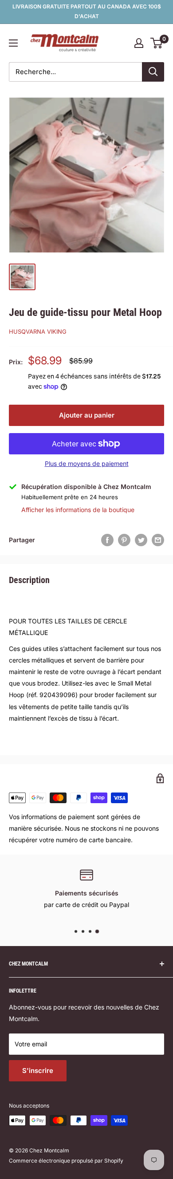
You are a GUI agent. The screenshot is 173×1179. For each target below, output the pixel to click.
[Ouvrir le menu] (13, 43)
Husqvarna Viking (38, 331)
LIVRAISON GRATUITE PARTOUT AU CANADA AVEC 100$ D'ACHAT (86, 11)
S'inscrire (37, 1070)
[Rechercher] (153, 72)
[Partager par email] (158, 540)
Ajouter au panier (86, 415)
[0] (156, 43)
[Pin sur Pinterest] (124, 540)
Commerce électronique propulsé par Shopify (66, 1160)
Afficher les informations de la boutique (77, 509)
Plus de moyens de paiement (87, 463)
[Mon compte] (138, 43)
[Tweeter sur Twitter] (141, 540)
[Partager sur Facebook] (107, 540)
